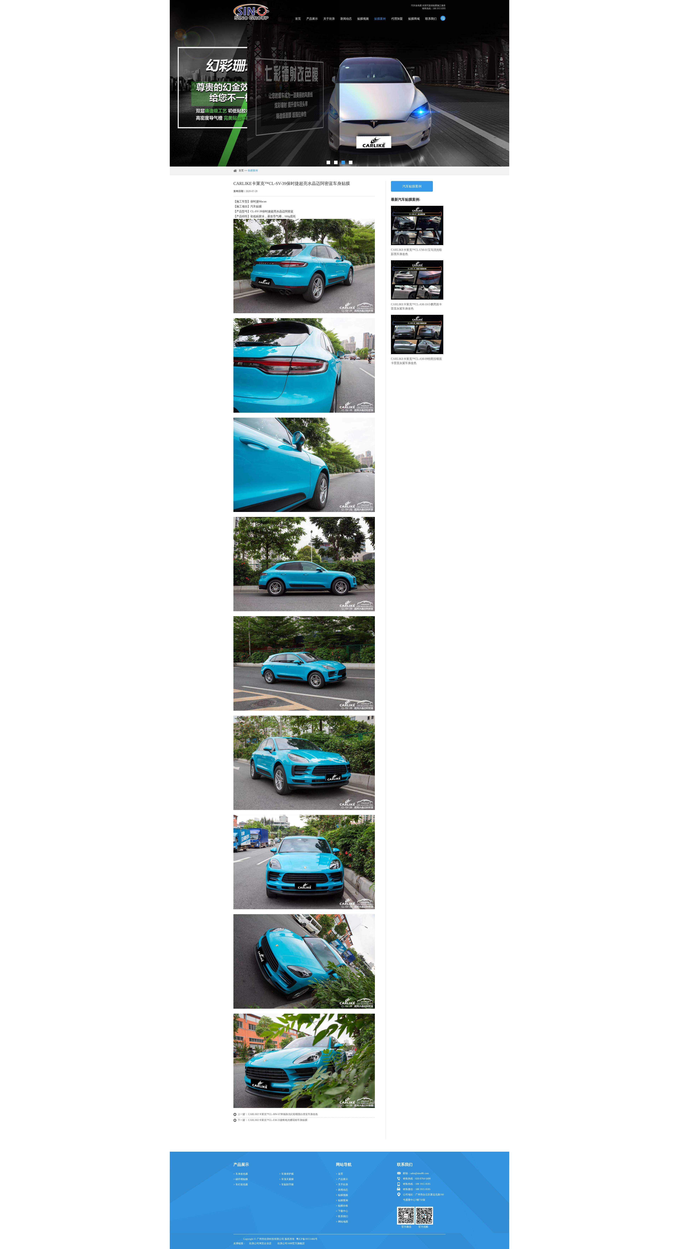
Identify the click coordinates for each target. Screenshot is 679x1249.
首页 (298, 18)
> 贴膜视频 (342, 1195)
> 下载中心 (342, 1211)
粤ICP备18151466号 (306, 1239)
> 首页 (339, 1174)
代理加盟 (397, 18)
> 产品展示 (342, 1179)
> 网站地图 (342, 1221)
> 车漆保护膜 (286, 1174)
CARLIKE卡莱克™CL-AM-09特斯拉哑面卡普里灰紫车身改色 (416, 361)
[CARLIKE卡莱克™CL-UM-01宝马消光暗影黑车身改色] (417, 225)
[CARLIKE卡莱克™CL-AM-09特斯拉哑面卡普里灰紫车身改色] (417, 334)
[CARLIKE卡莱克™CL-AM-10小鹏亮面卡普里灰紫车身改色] (417, 280)
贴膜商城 (414, 18)
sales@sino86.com (419, 1173)
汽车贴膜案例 (412, 186)
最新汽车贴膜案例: (405, 199)
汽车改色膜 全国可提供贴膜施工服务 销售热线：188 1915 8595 (428, 7)
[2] (336, 162)
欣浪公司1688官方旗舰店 (291, 1243)
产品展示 (312, 18)
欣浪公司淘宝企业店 (260, 1243)
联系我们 (431, 18)
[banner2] (351, 162)
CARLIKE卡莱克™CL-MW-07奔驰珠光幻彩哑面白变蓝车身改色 (283, 1114)
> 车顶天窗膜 (286, 1179)
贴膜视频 (363, 18)
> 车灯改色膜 (240, 1184)
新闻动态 (346, 18)
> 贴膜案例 (342, 1200)
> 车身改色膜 (240, 1174)
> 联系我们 (342, 1216)
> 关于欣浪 (342, 1184)
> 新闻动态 (342, 1189)
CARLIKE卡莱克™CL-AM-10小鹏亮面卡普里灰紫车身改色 (416, 306)
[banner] (328, 162)
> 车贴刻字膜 (286, 1184)
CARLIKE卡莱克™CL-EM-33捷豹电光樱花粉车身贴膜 (277, 1120)
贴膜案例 (380, 18)
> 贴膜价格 (342, 1205)
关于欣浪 (329, 18)
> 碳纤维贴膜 (240, 1179)
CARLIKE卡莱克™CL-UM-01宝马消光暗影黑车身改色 (416, 252)
